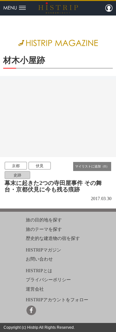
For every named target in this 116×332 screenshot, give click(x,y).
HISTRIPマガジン (43, 250)
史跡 (17, 175)
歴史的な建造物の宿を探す (53, 238)
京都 (16, 166)
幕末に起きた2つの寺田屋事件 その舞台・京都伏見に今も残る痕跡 (53, 186)
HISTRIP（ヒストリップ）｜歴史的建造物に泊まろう (58, 8)
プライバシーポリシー (48, 279)
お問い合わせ (39, 259)
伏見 (40, 166)
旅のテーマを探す (44, 229)
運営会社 (35, 289)
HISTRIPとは (39, 270)
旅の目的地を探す (44, 220)
